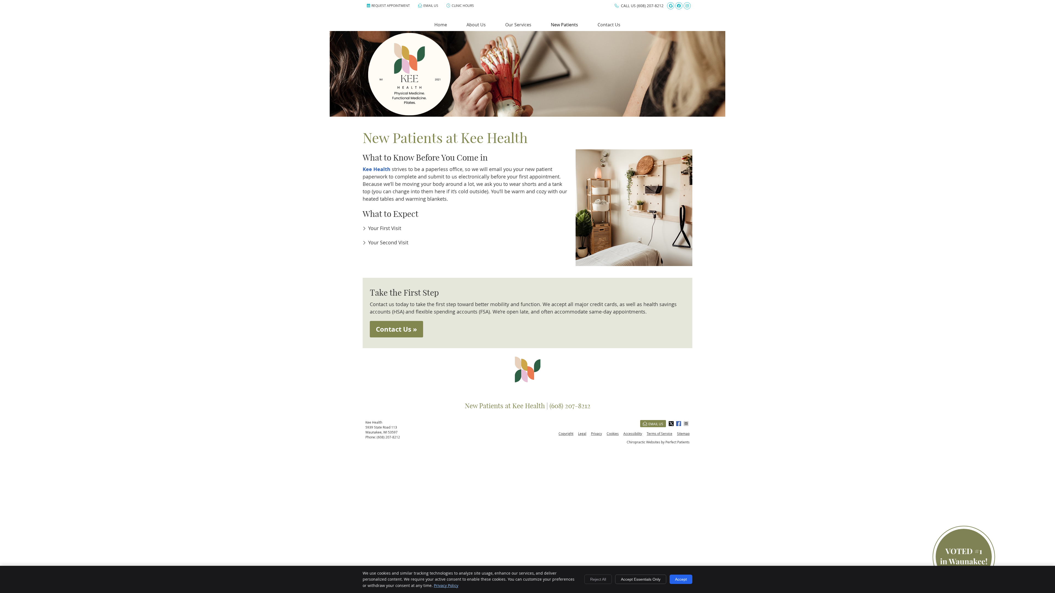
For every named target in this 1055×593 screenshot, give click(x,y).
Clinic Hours (463, 5)
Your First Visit (384, 228)
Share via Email (687, 423)
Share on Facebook (679, 423)
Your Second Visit (388, 242)
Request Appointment (390, 5)
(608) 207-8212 (650, 5)
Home (440, 25)
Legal (582, 433)
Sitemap (683, 433)
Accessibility (632, 433)
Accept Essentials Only (640, 579)
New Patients (564, 25)
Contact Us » (396, 329)
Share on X (672, 423)
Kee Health (376, 169)
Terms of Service (659, 433)
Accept (681, 579)
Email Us (430, 5)
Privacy (596, 433)
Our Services (518, 25)
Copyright (566, 433)
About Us (476, 25)
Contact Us (609, 25)
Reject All (598, 579)
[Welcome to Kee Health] (409, 113)
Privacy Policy (446, 585)
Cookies (613, 433)
